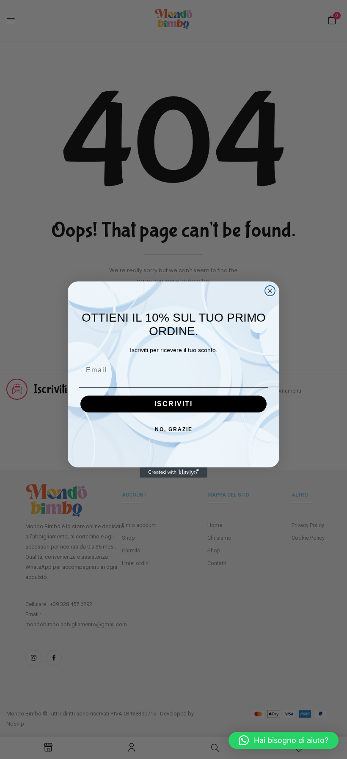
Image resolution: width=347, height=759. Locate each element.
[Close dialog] (270, 291)
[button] (284, 740)
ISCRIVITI (173, 403)
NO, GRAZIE (174, 429)
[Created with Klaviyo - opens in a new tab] (173, 472)
